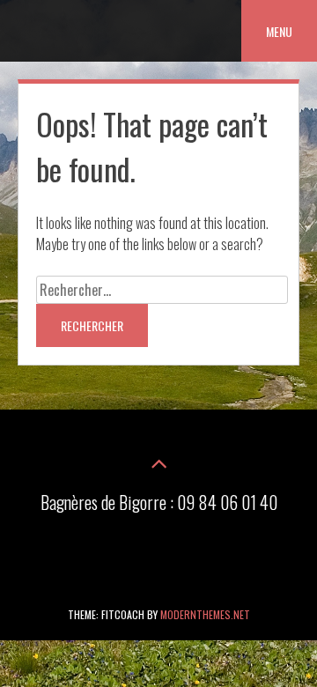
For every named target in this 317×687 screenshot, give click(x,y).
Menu (279, 31)
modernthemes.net (205, 614)
